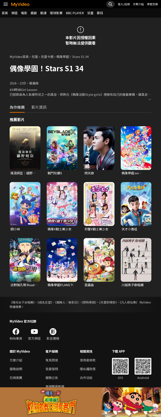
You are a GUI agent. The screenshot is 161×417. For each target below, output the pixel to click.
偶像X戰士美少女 (59, 229)
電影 (24, 13)
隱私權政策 (88, 369)
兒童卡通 (47, 56)
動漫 (43, 13)
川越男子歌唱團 (133, 285)
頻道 (14, 13)
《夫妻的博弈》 (108, 302)
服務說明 (16, 369)
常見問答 (51, 360)
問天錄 (89, 173)
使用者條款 (88, 360)
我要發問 (51, 369)
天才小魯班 (129, 229)
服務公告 (51, 377)
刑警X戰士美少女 (96, 229)
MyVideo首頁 (19, 56)
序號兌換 (152, 4)
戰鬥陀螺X (55, 173)
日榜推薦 (16, 377)
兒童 (90, 13)
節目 (100, 13)
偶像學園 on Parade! (130, 173)
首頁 (5, 13)
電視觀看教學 (54, 386)
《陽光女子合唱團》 (22, 302)
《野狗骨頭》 (89, 302)
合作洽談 (86, 377)
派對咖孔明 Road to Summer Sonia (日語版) (23, 285)
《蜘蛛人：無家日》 (67, 302)
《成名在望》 (45, 302)
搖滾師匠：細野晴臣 (23, 173)
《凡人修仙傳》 (129, 302)
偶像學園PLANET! (60, 285)
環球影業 (56, 13)
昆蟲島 (89, 285)
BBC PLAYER (75, 13)
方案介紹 (138, 4)
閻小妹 (15, 229)
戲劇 (34, 13)
